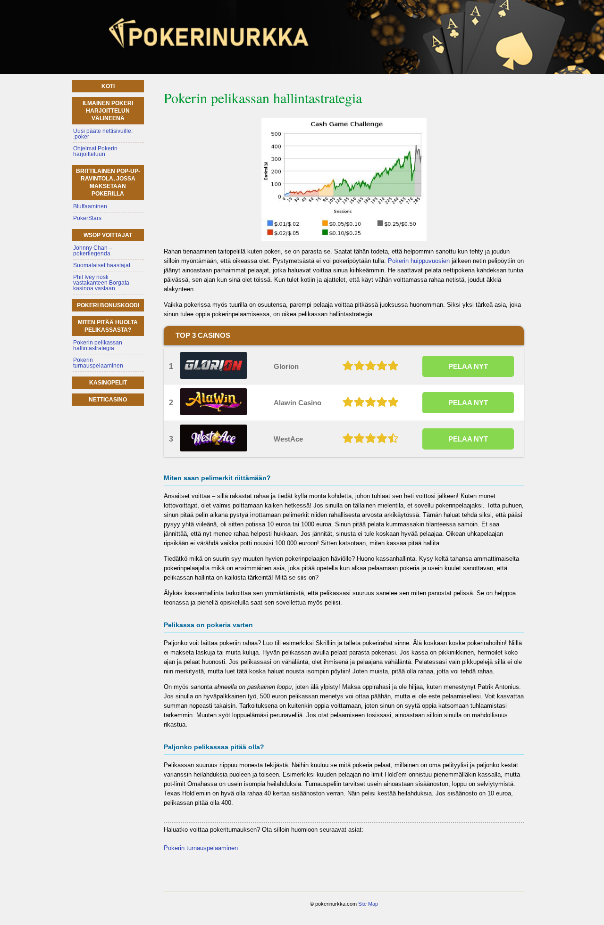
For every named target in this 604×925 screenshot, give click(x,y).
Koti (108, 86)
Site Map (368, 904)
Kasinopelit (108, 382)
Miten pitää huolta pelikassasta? (108, 326)
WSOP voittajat (108, 235)
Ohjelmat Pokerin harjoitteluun (95, 151)
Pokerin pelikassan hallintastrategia (97, 345)
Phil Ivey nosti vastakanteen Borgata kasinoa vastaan (101, 283)
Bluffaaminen (90, 206)
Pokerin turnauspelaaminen (201, 847)
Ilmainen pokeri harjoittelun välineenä (108, 111)
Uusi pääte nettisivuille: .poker (103, 134)
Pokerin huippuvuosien (419, 260)
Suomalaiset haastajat (101, 265)
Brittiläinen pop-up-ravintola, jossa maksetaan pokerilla (108, 182)
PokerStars (87, 218)
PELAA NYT (468, 366)
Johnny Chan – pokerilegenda (92, 251)
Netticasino (108, 399)
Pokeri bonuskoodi (108, 305)
